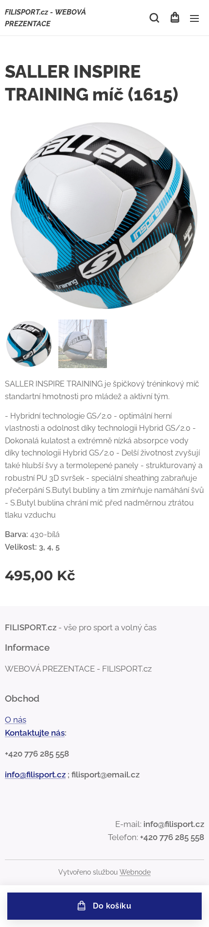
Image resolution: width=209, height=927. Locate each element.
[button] (154, 18)
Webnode (135, 872)
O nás (15, 720)
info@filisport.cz (35, 774)
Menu (194, 18)
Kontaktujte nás (35, 733)
